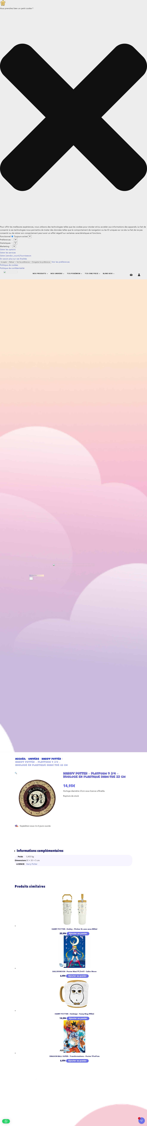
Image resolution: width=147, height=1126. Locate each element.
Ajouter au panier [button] (78, 934)
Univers (33, 758)
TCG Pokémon (73, 273)
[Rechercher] (31, 578)
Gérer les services (8, 253)
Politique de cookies (9, 265)
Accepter (4, 262)
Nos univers (56, 273)
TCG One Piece (91, 273)
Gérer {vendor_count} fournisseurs (15, 256)
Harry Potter (51, 758)
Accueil (20, 758)
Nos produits (39, 273)
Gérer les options (8, 250)
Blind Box (108, 273)
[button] (73, 118)
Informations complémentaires (40, 851)
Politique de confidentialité (12, 268)
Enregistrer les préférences (41, 262)
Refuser (11, 262)
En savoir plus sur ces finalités (13, 259)
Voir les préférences (23, 262)
